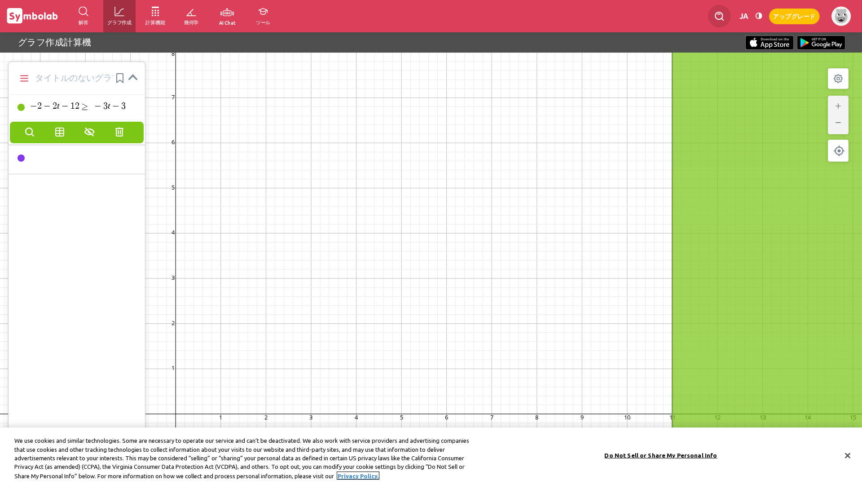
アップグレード (794, 15)
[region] (431, 456)
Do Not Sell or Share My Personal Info (660, 455)
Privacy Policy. (358, 475)
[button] (119, 78)
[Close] (848, 456)
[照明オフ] (759, 16)
